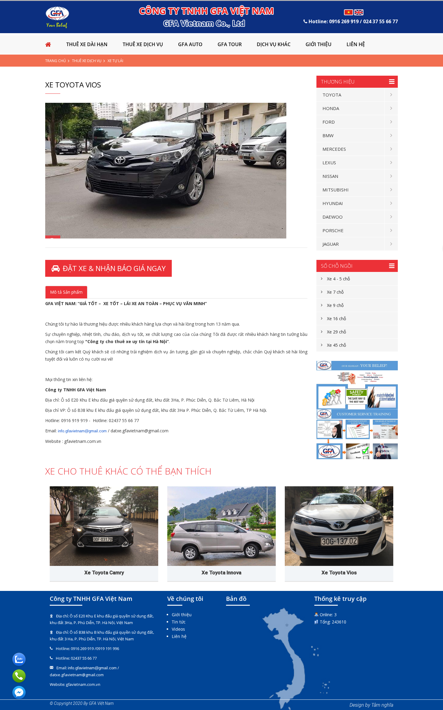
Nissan (330, 176)
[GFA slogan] (357, 385)
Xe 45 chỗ (336, 345)
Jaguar (330, 244)
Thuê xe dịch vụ (143, 44)
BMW (328, 135)
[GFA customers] (357, 434)
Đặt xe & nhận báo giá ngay (114, 268)
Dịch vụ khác (274, 44)
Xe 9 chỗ (335, 305)
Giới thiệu (318, 44)
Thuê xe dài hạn (87, 44)
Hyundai (332, 203)
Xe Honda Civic (339, 572)
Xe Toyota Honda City (104, 572)
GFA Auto (190, 44)
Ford (328, 122)
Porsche (333, 230)
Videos (178, 629)
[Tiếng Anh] (359, 12)
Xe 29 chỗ (336, 332)
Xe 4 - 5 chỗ (338, 279)
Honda (330, 108)
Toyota (331, 95)
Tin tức (179, 622)
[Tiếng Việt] (349, 12)
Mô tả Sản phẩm (66, 292)
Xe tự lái (115, 60)
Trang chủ (55, 60)
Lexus (329, 162)
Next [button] (399, 520)
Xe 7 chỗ (335, 292)
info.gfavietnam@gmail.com (82, 431)
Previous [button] (48, 520)
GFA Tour (230, 44)
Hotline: (352, 21)
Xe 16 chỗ (336, 318)
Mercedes (334, 149)
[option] (176, 170)
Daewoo (332, 217)
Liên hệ (356, 44)
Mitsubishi (335, 190)
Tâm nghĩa (382, 705)
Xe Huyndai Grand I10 (221, 572)
